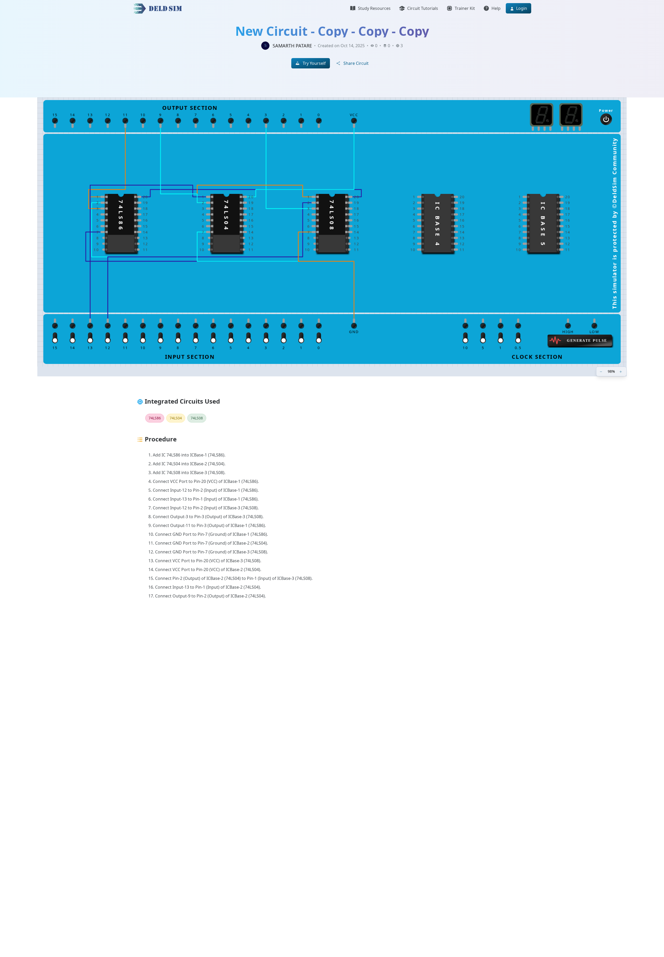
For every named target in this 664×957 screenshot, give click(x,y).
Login (521, 8)
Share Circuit (356, 63)
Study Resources (374, 8)
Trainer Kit (465, 8)
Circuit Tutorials (422, 8)
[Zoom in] (621, 371)
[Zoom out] (601, 371)
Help (496, 8)
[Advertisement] (288, 689)
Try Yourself (314, 63)
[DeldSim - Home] (159, 8)
